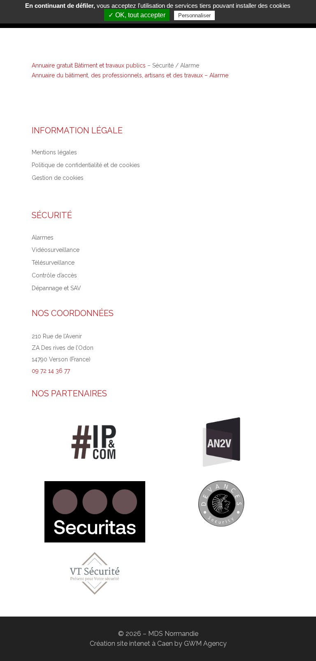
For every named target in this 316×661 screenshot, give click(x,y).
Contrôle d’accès (54, 275)
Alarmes (42, 237)
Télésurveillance (53, 262)
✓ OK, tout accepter (136, 15)
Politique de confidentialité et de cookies (86, 165)
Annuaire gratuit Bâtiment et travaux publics (89, 65)
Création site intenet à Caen (131, 643)
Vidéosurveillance (55, 250)
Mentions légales (54, 152)
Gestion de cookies (58, 178)
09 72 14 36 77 (51, 371)
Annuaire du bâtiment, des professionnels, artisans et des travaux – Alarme (130, 75)
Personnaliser (194, 15)
